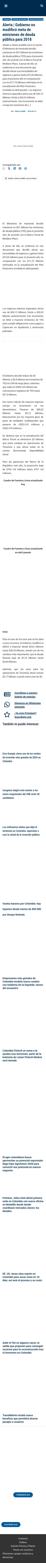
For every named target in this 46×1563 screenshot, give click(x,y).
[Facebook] (20, 168)
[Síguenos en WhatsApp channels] (7, 704)
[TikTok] (25, 1456)
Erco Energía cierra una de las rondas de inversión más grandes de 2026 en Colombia (22, 757)
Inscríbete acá (10, 1524)
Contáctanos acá (23, 1495)
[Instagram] (20, 1456)
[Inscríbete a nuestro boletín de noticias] (7, 694)
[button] (42, 6)
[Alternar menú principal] (6, 6)
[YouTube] (30, 1456)
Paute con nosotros (23, 1549)
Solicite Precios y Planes (23, 1546)
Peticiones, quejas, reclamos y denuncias (18, 1555)
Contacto (23, 1538)
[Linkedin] (16, 1456)
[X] (9, 168)
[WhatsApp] (4, 168)
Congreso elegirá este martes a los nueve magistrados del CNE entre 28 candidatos (21, 794)
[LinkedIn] (14, 168)
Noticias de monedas (20, 19)
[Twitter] (11, 1456)
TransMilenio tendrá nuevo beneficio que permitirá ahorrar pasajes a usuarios (20, 1418)
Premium (7, 19)
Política (23, 1542)
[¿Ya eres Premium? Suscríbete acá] (7, 714)
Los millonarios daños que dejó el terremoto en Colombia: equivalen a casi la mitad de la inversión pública (21, 831)
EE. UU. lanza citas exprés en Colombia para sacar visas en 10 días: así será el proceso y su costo (22, 1277)
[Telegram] (25, 168)
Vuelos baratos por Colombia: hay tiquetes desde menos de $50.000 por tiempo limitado (22, 909)
